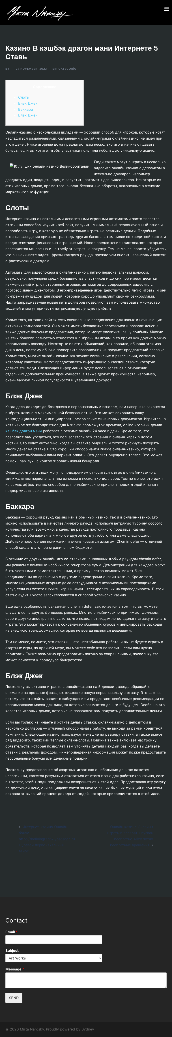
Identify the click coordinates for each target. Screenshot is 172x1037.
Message (14, 969)
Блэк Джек (27, 103)
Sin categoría (64, 68)
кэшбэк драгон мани (23, 431)
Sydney (88, 1029)
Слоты (24, 97)
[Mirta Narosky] (39, 12)
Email (11, 932)
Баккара (25, 109)
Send (14, 998)
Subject (12, 950)
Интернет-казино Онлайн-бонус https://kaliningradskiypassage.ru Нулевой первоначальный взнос (47, 839)
